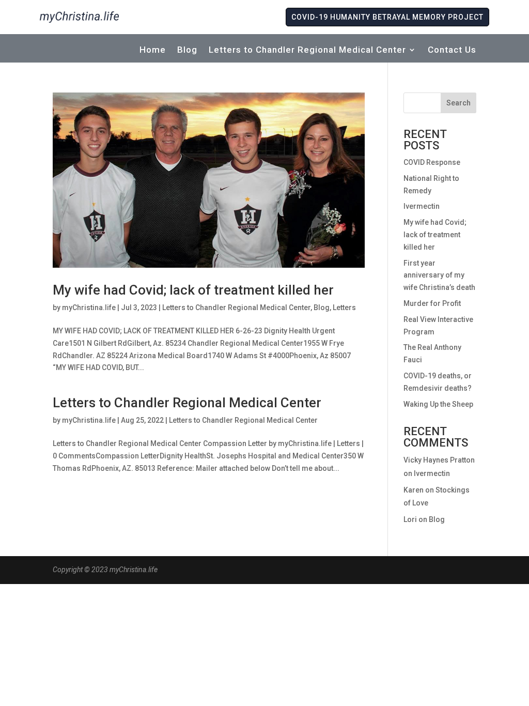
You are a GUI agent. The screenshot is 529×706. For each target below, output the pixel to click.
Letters (344, 307)
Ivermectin (421, 206)
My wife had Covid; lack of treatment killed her (193, 290)
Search (458, 103)
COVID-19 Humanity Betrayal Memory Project (387, 17)
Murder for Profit (432, 303)
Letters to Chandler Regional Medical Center (307, 50)
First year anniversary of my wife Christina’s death (439, 275)
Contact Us (452, 50)
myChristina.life (89, 307)
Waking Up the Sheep (438, 404)
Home (152, 50)
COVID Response (431, 162)
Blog (187, 50)
